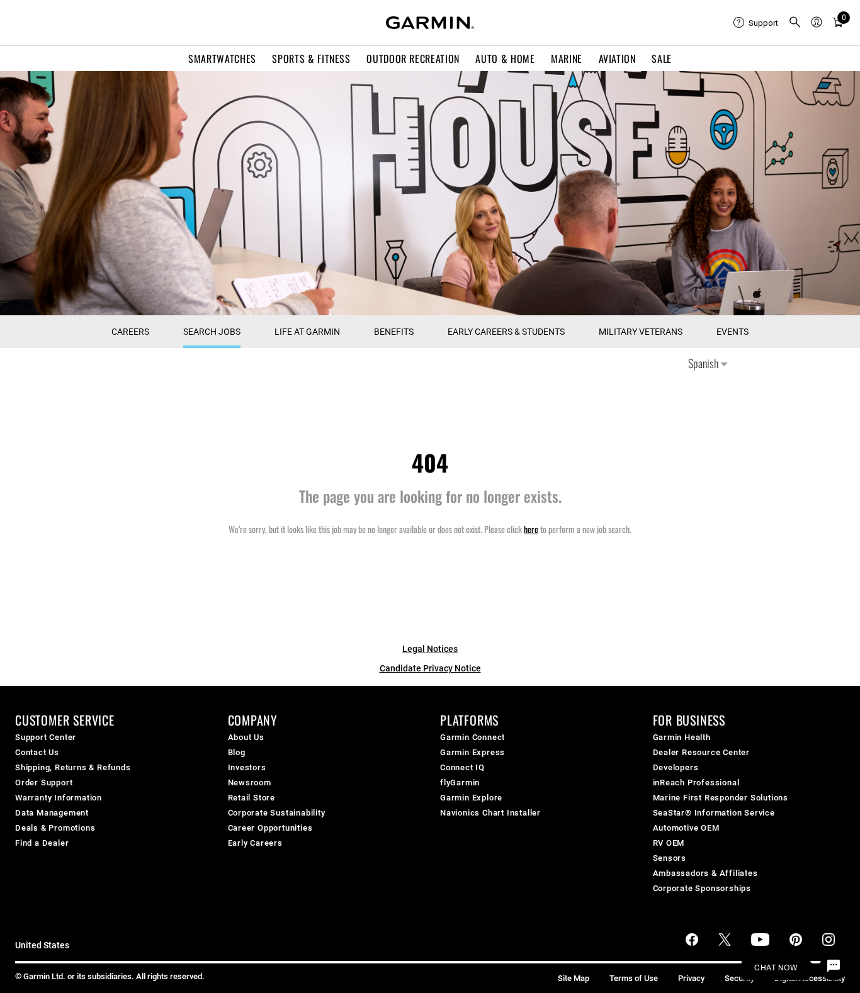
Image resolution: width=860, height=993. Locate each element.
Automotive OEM (686, 828)
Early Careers (255, 843)
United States (42, 945)
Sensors (670, 858)
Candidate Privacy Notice (430, 668)
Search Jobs (211, 332)
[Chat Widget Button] (833, 966)
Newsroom (249, 782)
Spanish (704, 363)
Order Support (43, 782)
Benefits (394, 332)
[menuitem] (755, 22)
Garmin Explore (471, 797)
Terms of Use (633, 978)
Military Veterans (640, 332)
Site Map (573, 978)
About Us (246, 737)
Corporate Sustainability (276, 812)
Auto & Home (505, 58)
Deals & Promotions (55, 828)
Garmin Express (472, 752)
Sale (662, 58)
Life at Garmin (307, 332)
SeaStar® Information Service (714, 812)
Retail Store (252, 797)
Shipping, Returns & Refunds (73, 767)
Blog (237, 752)
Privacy (691, 978)
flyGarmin (460, 782)
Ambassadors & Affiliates (705, 873)
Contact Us (37, 752)
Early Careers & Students (506, 332)
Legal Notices (430, 649)
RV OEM (669, 843)
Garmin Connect (472, 737)
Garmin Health (682, 737)
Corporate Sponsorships (702, 888)
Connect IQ (462, 767)
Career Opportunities (270, 828)
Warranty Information (58, 797)
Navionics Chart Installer (490, 812)
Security (739, 978)
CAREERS (130, 332)
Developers (676, 767)
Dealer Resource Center (701, 752)
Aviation (617, 58)
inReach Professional (696, 782)
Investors (247, 767)
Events (732, 332)
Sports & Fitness (311, 58)
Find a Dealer (42, 843)
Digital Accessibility (809, 978)
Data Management (52, 812)
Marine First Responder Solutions (721, 797)
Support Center (45, 737)
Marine (566, 58)
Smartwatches (222, 58)
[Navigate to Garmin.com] (430, 22)
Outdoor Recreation (413, 58)
